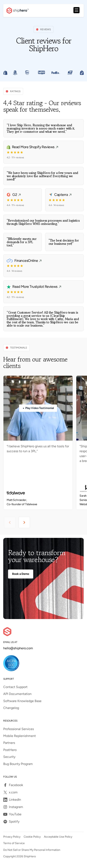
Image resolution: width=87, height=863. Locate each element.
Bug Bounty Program (18, 764)
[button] (76, 10)
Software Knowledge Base (22, 701)
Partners (9, 743)
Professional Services (18, 729)
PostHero (10, 750)
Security (9, 757)
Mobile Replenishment (19, 736)
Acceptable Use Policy (58, 836)
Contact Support (15, 687)
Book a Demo (20, 574)
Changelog (11, 708)
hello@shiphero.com (18, 648)
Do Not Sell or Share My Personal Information (31, 850)
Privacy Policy (11, 836)
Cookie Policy (32, 836)
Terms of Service (14, 843)
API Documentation (17, 694)
